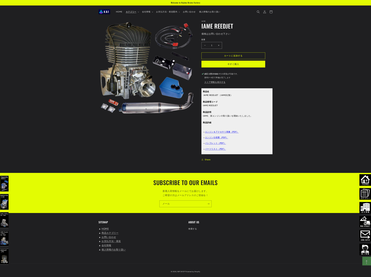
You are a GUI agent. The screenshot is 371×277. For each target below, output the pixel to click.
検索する (192, 229)
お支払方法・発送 (111, 241)
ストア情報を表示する (214, 82)
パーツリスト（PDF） (215, 149)
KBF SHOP (181, 272)
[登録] (208, 203)
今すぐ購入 (233, 64)
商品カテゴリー (110, 233)
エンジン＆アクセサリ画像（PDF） (222, 132)
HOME (105, 228)
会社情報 (106, 245)
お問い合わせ (109, 237)
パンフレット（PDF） (215, 143)
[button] (132, 12)
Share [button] (208, 159)
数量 (203, 40)
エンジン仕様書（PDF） (216, 137)
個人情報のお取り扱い (114, 249)
